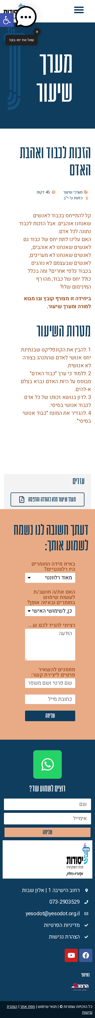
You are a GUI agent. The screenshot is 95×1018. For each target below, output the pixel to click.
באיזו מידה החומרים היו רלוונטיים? (53, 567)
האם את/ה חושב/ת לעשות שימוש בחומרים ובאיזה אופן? (51, 597)
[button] (79, 10)
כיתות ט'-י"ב (73, 198)
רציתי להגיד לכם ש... (51, 626)
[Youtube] (71, 955)
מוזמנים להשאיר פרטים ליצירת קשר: (53, 672)
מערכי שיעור (73, 192)
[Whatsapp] (47, 764)
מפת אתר (27, 1007)
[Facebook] (85, 955)
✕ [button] (37, 31)
